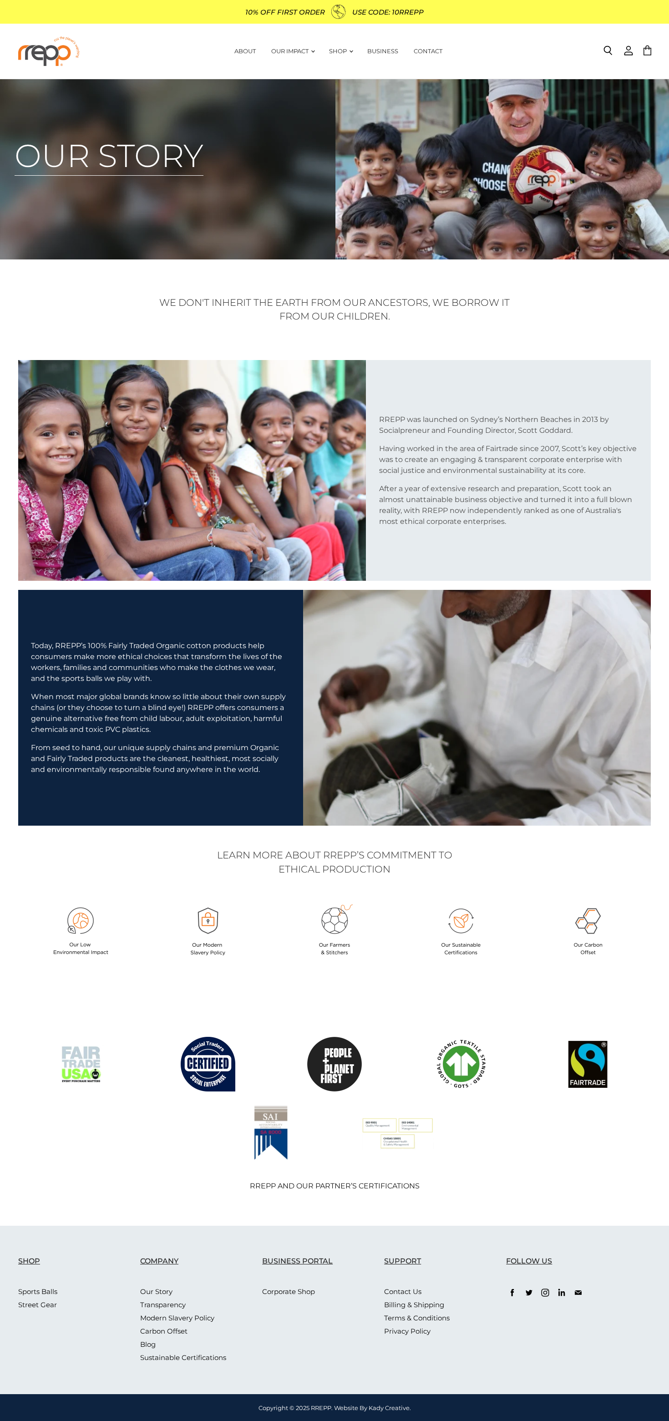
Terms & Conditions (417, 1318)
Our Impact (290, 51)
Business (382, 51)
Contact (428, 51)
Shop (338, 51)
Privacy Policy (407, 1331)
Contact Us (402, 1291)
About (245, 51)
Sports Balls (37, 1291)
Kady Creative (389, 1407)
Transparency (163, 1304)
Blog (148, 1344)
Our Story (156, 1291)
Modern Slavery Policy (177, 1318)
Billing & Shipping (414, 1304)
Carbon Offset (164, 1331)
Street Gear (37, 1304)
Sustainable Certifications (183, 1357)
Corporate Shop (288, 1291)
